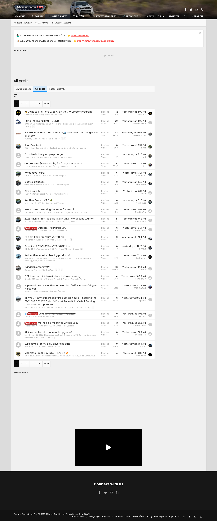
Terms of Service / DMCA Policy (138, 516)
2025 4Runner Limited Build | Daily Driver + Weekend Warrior (59, 218)
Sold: (57, 313)
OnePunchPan (139, 123)
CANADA (49, 270)
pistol (143, 148)
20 (38, 103)
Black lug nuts (32, 191)
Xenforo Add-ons (77, 514)
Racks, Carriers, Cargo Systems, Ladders (68, 148)
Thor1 (27, 194)
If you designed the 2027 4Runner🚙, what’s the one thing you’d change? (61, 134)
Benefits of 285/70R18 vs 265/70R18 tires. (48, 246)
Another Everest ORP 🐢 (39, 200)
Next (46, 103)
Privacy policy (160, 516)
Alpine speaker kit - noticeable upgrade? (48, 332)
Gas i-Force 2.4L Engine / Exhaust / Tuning (67, 279)
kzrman (28, 175)
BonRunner (141, 258)
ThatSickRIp (30, 212)
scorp (27, 316)
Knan (143, 269)
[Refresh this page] (15, 96)
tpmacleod (30, 184)
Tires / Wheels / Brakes (59, 194)
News (22, 16)
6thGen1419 (30, 240)
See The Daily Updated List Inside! (95, 40)
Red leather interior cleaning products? (47, 255)
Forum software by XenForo (38, 514)
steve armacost (32, 157)
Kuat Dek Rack (33, 145)
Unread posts (24, 22)
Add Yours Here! (80, 35)
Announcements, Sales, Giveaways (79, 356)
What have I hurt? (35, 172)
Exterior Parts (61, 230)
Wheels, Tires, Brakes (65, 326)
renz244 (142, 316)
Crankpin (29, 166)
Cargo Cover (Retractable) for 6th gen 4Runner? (53, 163)
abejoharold (30, 221)
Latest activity (63, 22)
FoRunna (29, 307)
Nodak (143, 346)
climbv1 (142, 249)
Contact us (117, 516)
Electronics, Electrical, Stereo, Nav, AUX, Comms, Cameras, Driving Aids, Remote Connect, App (60, 336)
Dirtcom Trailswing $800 (52, 228)
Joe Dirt (142, 239)
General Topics (53, 139)
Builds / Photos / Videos (53, 203)
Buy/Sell (81, 16)
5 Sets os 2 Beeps (35, 182)
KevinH (27, 335)
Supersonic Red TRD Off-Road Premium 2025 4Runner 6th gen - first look (61, 287)
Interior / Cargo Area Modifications (62, 166)
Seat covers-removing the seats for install (49, 209)
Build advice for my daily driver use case (47, 344)
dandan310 (30, 279)
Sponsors (106, 516)
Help (171, 516)
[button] (130, 16)
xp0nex (142, 300)
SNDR (27, 148)
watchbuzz (141, 203)
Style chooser (78, 516)
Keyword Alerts (106, 16)
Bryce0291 (29, 258)
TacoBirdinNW (31, 230)
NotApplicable (139, 135)
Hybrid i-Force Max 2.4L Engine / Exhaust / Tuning (59, 125)
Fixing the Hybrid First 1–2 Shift (42, 121)
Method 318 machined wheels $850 (58, 323)
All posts (43, 22)
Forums (40, 16)
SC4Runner (141, 175)
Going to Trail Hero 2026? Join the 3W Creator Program (59, 111)
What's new (59, 16)
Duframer (29, 270)
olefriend (28, 291)
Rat (144, 166)
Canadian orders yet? (37, 267)
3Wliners (58, 114)
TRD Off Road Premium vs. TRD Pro (45, 237)
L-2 (144, 157)
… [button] (32, 103)
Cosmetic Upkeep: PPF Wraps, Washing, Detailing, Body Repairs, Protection (58, 259)
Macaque (29, 346)
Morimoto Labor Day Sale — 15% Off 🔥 (47, 353)
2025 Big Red (140, 288)
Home (177, 516)
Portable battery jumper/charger (44, 154)
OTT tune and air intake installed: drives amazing (52, 276)
